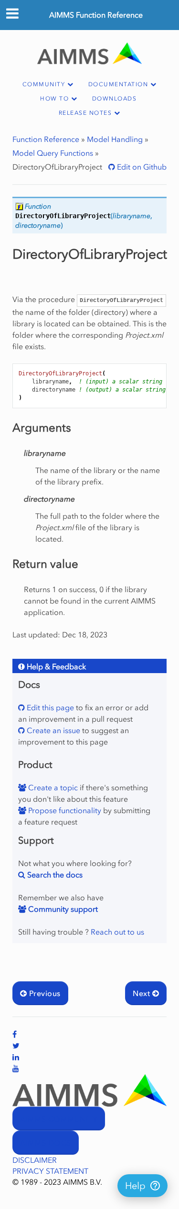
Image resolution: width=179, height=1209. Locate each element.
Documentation (118, 84)
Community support (62, 909)
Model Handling (115, 139)
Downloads (114, 98)
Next (142, 993)
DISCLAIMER (34, 1160)
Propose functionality (63, 810)
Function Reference (45, 139)
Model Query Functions (52, 153)
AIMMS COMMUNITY (58, 1119)
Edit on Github (141, 167)
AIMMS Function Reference (96, 15)
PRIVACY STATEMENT (50, 1171)
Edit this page (49, 707)
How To (54, 98)
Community (43, 84)
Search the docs (54, 874)
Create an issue (52, 730)
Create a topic (52, 787)
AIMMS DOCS (45, 1143)
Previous (43, 993)
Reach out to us (117, 932)
